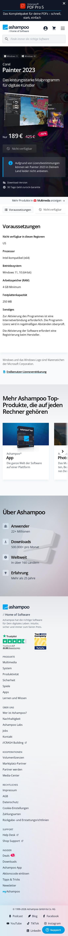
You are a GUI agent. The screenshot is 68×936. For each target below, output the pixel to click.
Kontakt (7, 736)
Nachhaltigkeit (11, 719)
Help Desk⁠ (9, 835)
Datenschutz (10, 802)
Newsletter (9, 885)
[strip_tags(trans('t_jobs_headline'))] (40, 641)
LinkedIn (36, 931)
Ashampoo (11, 892)
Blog (34, 916)
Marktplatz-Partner (14, 763)
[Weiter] (63, 451)
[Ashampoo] (16, 607)
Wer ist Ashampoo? (15, 713)
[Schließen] (64, 3)
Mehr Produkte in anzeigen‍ (36, 200)
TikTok (35, 923)
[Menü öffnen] (63, 28)
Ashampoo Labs (13, 725)
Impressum (10, 790)
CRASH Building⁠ (12, 742)
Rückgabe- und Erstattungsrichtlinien (26, 820)
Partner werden (12, 769)
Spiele (6, 686)
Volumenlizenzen (13, 757)
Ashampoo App (12, 867)
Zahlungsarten (12, 814)
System (7, 668)
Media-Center (11, 775)
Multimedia (10, 662)
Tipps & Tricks (11, 879)
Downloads (10, 861)
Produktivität (11, 674)
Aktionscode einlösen (16, 873)
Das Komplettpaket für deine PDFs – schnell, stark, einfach (32, 16)
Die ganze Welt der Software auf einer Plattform (24, 465)
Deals (8, 855)
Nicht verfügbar (21, 149)
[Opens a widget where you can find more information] (53, 930)
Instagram (54, 923)
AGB (5, 796)
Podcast (18, 916)
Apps (6, 692)
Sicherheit (9, 680)
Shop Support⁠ (11, 841)
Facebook (53, 916)
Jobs (5, 731)
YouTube (16, 923)
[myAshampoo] (46, 28)
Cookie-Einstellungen (16, 808)
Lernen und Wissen (15, 698)
